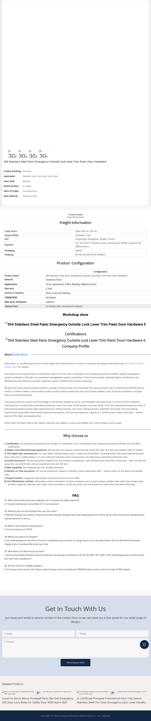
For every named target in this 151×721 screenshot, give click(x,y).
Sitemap (106, 716)
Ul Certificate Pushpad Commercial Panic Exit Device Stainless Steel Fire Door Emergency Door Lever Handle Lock (111, 700)
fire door (139, 363)
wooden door (10, 366)
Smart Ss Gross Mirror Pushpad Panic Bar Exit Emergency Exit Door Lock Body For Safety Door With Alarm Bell (37, 700)
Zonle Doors (20, 354)
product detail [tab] (76, 214)
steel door (129, 363)
